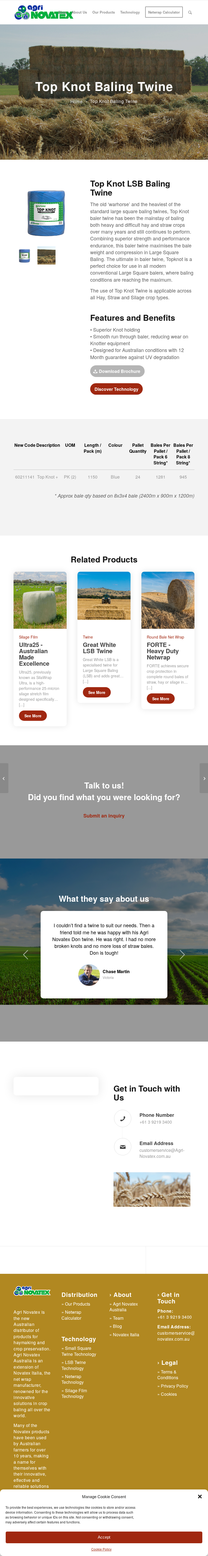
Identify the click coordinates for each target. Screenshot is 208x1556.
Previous (26, 965)
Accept (104, 1537)
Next (182, 965)
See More (32, 715)
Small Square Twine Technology (78, 1372)
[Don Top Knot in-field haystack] (46, 255)
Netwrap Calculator (71, 1335)
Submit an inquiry (104, 815)
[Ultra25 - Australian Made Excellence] (40, 600)
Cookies (169, 1415)
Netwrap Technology (72, 1400)
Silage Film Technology (74, 1414)
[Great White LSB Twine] (104, 600)
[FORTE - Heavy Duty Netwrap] (167, 600)
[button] (200, 1496)
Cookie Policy (101, 1549)
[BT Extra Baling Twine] (204, 778)
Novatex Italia (126, 1355)
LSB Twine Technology (73, 1386)
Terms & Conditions (167, 1395)
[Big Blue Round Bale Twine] (4, 778)
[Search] (190, 12)
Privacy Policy (174, 1406)
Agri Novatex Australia (123, 1327)
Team (118, 1338)
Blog (117, 1347)
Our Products (77, 1324)
